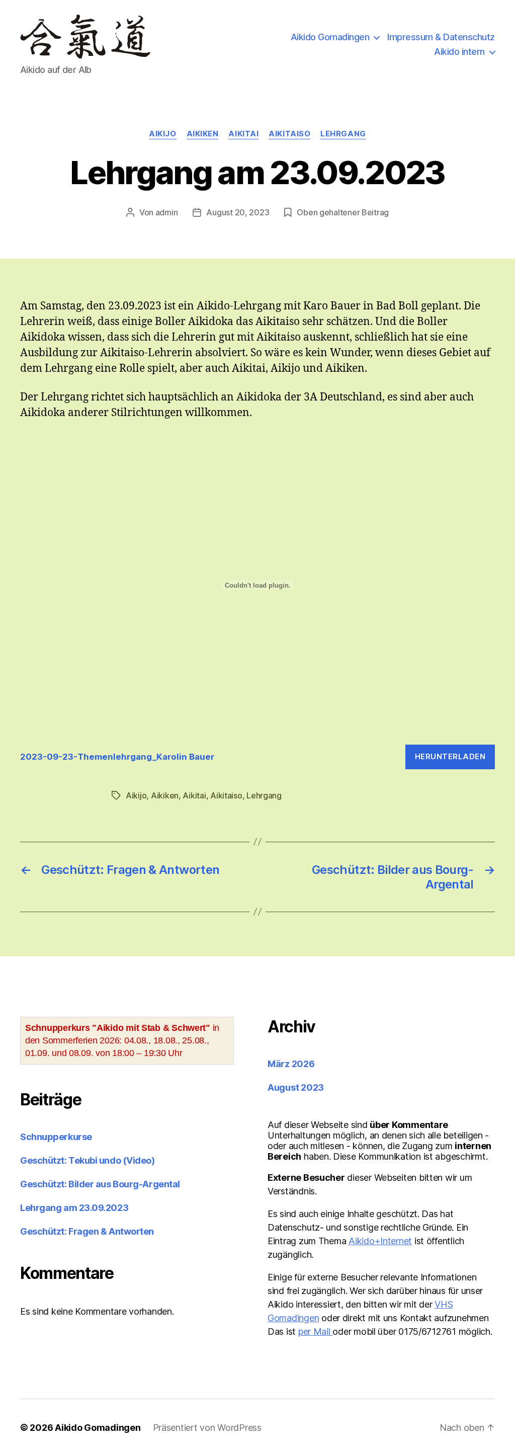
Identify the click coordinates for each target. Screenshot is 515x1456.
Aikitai (243, 133)
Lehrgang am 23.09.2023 (74, 1207)
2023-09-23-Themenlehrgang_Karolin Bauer (117, 757)
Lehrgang (343, 133)
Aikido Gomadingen (330, 37)
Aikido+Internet (380, 1241)
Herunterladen (450, 756)
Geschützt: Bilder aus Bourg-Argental (100, 1184)
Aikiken (203, 133)
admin (166, 212)
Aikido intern (459, 51)
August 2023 (296, 1087)
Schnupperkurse (56, 1136)
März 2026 (291, 1064)
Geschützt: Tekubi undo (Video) (87, 1160)
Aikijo (162, 133)
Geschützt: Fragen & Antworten (87, 1231)
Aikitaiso (289, 133)
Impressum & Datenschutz (441, 37)
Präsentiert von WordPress (207, 1427)
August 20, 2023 (237, 212)
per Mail (315, 1331)
